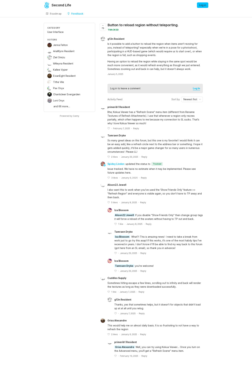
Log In (196, 88)
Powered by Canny (69, 116)
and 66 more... (61, 106)
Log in (202, 5)
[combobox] (192, 99)
